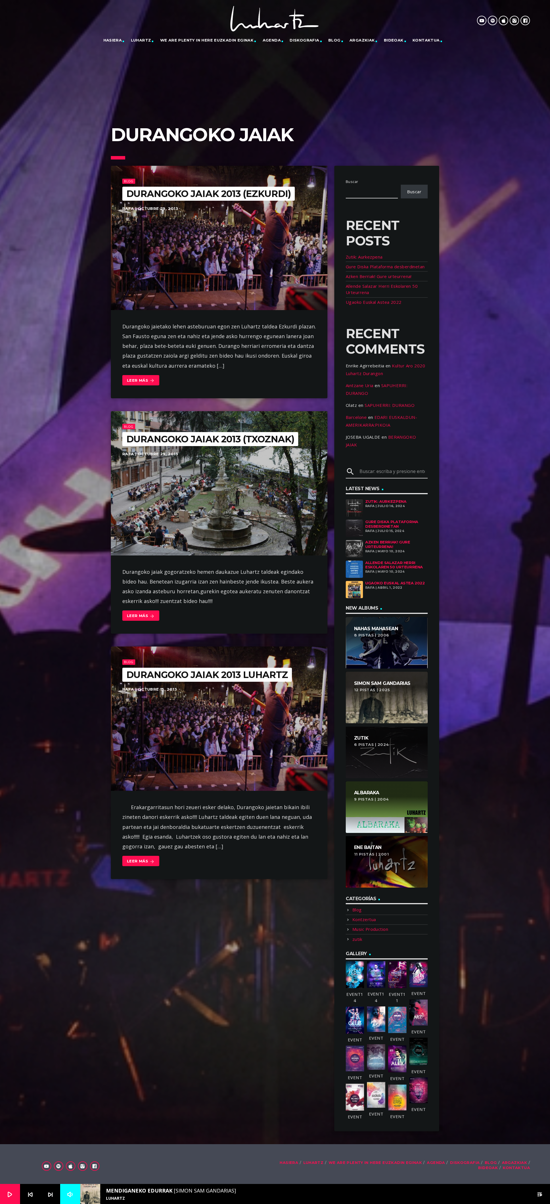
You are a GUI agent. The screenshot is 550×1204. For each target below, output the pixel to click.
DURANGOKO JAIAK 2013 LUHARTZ (207, 674)
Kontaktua (426, 40)
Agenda (272, 40)
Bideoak (394, 40)
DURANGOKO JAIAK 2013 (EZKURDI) (208, 193)
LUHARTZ (141, 40)
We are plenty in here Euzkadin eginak (207, 40)
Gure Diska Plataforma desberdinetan (385, 266)
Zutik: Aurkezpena (364, 257)
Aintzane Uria (360, 385)
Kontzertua (364, 919)
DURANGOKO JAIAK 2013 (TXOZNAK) (210, 439)
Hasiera (112, 40)
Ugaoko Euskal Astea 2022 (374, 302)
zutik (357, 939)
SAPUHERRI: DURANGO (390, 405)
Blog (334, 40)
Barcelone (356, 417)
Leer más (141, 380)
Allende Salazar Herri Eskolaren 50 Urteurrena (394, 565)
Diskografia (304, 40)
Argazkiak (362, 40)
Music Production (370, 929)
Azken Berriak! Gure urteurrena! (379, 276)
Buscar (352, 181)
